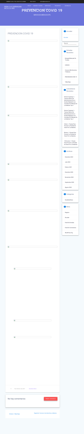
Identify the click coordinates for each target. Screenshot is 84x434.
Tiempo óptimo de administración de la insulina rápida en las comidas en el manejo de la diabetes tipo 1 (70, 102)
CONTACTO (46, 9)
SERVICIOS (48, 5)
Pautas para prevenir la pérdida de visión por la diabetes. (70, 125)
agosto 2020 (68, 187)
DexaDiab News (33, 388)
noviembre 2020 (69, 177)
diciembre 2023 (69, 157)
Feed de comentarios (70, 227)
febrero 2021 (68, 167)
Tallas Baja (68, 82)
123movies (67, 141)
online (65, 124)
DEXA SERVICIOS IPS (12, 7)
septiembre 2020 (69, 182)
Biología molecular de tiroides (70, 59)
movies (66, 132)
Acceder (66, 37)
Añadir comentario (51, 398)
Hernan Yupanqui (68, 96)
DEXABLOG (68, 5)
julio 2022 (67, 162)
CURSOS (67, 65)
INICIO (29, 5)
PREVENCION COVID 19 (71, 77)
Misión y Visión (38, 5)
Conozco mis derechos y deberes (71, 71)
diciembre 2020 (69, 172)
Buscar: (66, 43)
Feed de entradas (69, 222)
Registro (67, 212)
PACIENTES (58, 5)
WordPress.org (69, 232)
